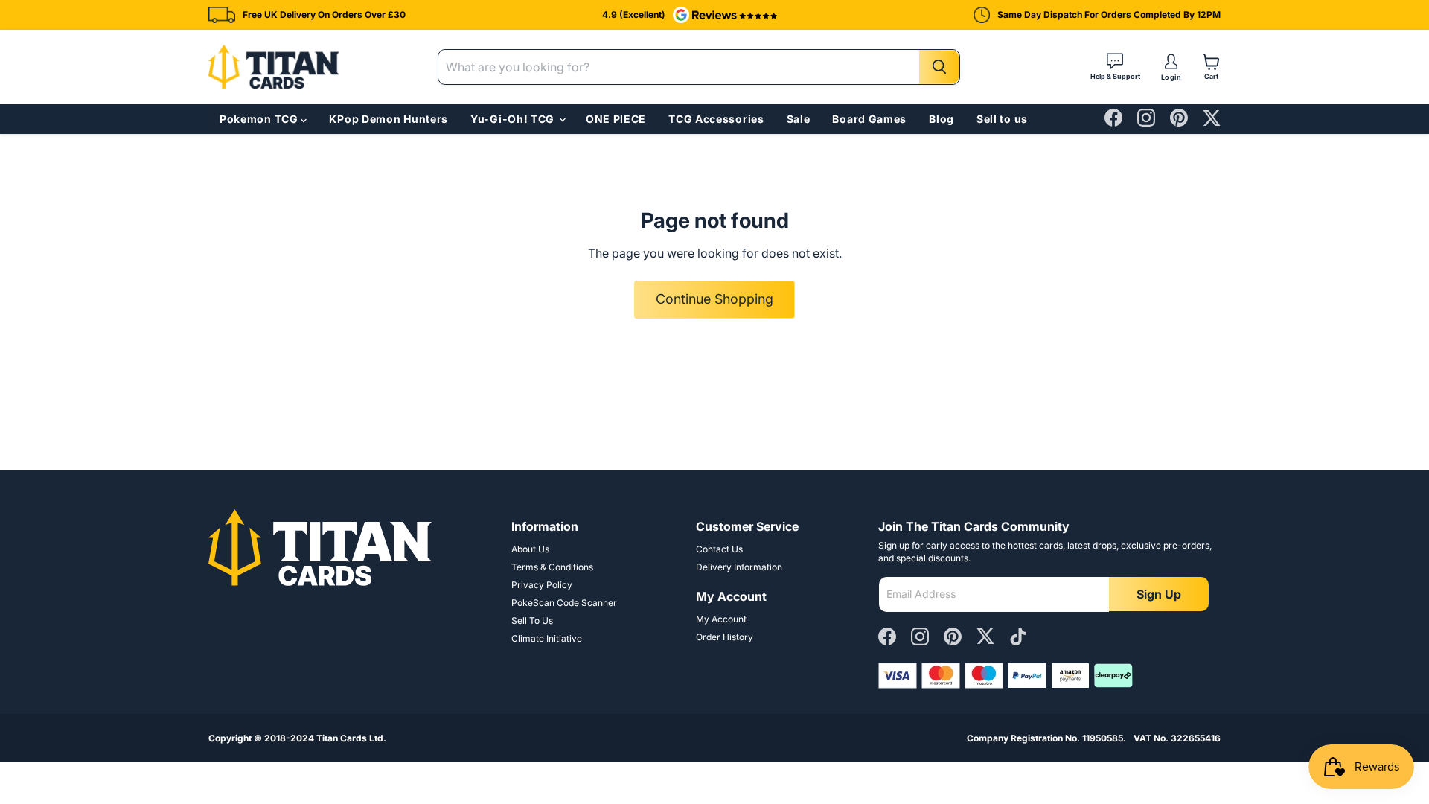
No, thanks (811, 595)
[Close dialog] (984, 276)
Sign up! (811, 515)
